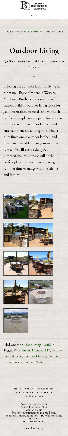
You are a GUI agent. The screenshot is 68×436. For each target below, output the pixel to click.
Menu (34, 15)
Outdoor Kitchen (35, 356)
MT (47, 350)
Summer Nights (34, 362)
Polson (17, 362)
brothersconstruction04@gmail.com (34, 412)
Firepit (25, 350)
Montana (37, 350)
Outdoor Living (30, 345)
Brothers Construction (34, 5)
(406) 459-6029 (34, 409)
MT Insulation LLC (34, 421)
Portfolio (48, 345)
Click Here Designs (34, 428)
